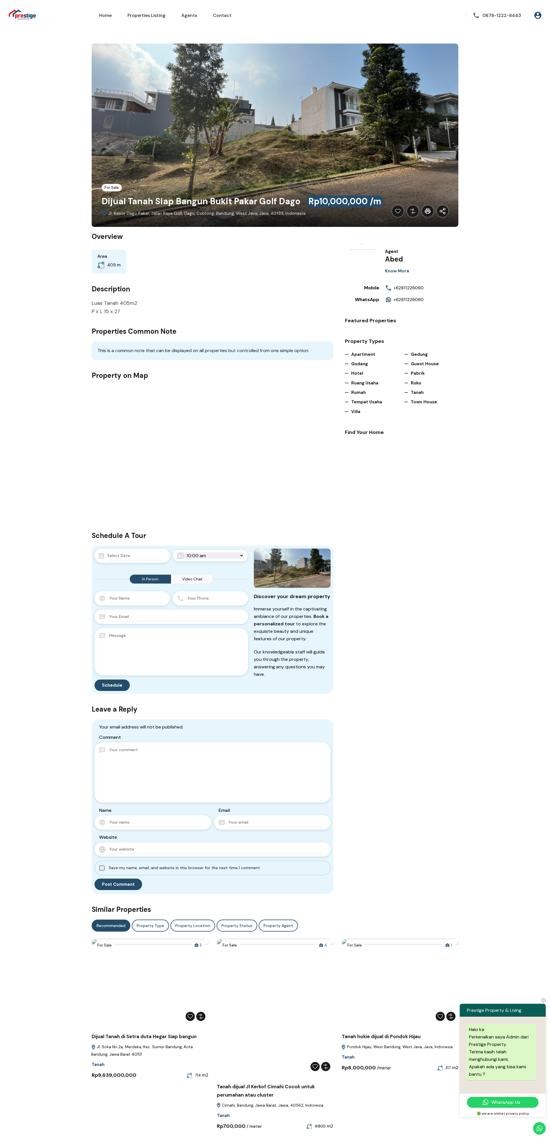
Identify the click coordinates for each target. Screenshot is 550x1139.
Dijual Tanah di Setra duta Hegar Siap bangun (144, 1036)
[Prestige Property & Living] (23, 15)
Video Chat (192, 579)
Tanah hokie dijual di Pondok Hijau (381, 1036)
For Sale (112, 187)
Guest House (425, 364)
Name (105, 810)
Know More (397, 271)
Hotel (357, 373)
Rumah (358, 392)
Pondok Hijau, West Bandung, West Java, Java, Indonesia (399, 1046)
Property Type (150, 925)
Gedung (419, 354)
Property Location (192, 925)
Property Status (236, 925)
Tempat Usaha (366, 402)
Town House (424, 402)
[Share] (442, 211)
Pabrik (418, 373)
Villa (355, 412)
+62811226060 (408, 288)
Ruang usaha (364, 383)
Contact (222, 15)
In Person (150, 579)
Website (108, 837)
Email (224, 810)
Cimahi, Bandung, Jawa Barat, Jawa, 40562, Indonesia (272, 1105)
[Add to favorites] (398, 211)
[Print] (427, 211)
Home (105, 15)
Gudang (359, 364)
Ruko (416, 383)
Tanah (417, 392)
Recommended (111, 925)
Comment (110, 737)
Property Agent (278, 925)
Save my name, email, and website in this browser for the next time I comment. (185, 867)
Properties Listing (146, 15)
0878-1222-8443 (501, 15)
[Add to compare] (413, 211)
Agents (189, 15)
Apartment (363, 354)
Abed (394, 259)
